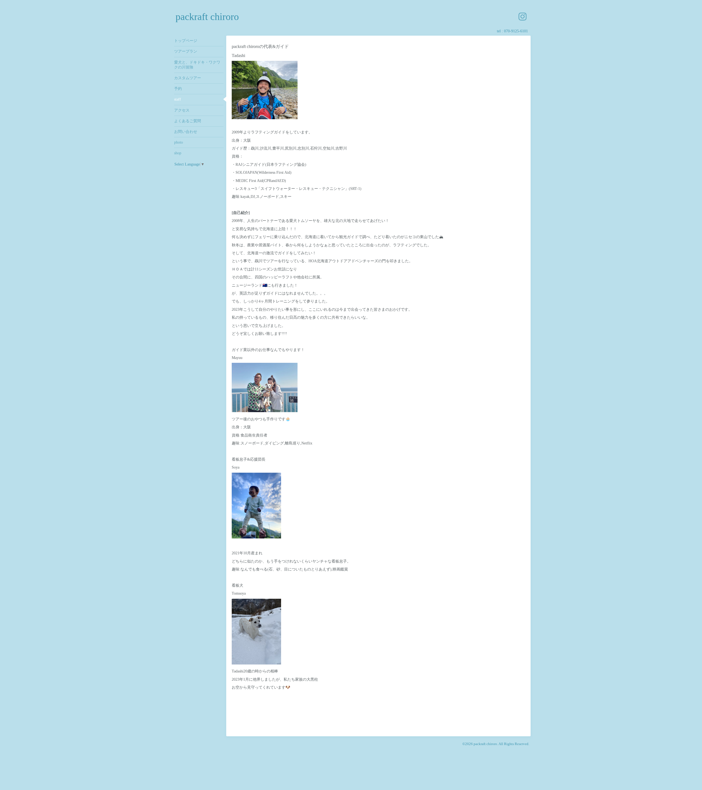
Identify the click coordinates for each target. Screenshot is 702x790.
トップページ (185, 41)
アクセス (181, 110)
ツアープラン (185, 51)
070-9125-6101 (516, 31)
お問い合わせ (185, 132)
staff (177, 99)
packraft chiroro (207, 16)
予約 (178, 89)
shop (177, 153)
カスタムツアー (187, 78)
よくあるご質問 (187, 121)
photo (178, 142)
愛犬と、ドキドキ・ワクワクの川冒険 (197, 64)
